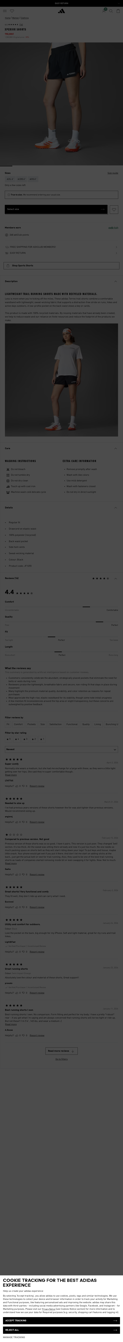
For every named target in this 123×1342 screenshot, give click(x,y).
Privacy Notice (48, 1309)
